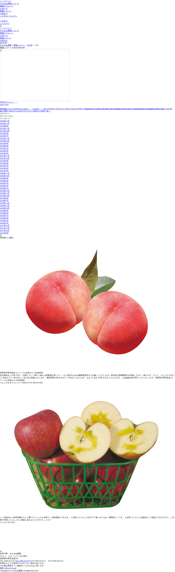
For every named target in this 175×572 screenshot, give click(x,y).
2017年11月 (5, 228)
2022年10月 (5, 141)
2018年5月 (4, 221)
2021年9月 (4, 161)
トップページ (5, 1)
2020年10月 (5, 176)
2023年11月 (5, 128)
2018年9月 (4, 211)
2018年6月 (4, 218)
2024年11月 (5, 123)
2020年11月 (5, 173)
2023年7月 (4, 136)
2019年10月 (5, 196)
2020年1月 (4, 188)
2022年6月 (4, 151)
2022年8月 (4, 146)
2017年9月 (4, 233)
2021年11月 (5, 156)
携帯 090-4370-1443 (8, 568)
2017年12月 (5, 226)
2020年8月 (4, 181)
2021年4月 (4, 171)
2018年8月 (4, 213)
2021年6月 (4, 168)
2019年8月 (4, 198)
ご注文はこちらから (8, 16)
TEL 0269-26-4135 (22, 561)
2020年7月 (4, 183)
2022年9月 (4, 143)
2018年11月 (5, 206)
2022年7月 (4, 148)
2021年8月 (4, 163)
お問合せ (4, 14)
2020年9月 (4, 178)
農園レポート (5, 11)
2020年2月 (4, 186)
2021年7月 (4, 166)
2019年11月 (5, 193)
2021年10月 (5, 158)
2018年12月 (5, 203)
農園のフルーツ (6, 6)
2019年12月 (5, 191)
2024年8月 (4, 126)
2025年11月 (5, 121)
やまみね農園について (9, 4)
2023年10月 (5, 131)
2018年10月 (5, 208)
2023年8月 (4, 133)
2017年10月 (5, 231)
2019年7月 (4, 201)
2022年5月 (4, 153)
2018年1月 (4, 223)
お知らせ (4, 9)
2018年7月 (4, 216)
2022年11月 (5, 138)
